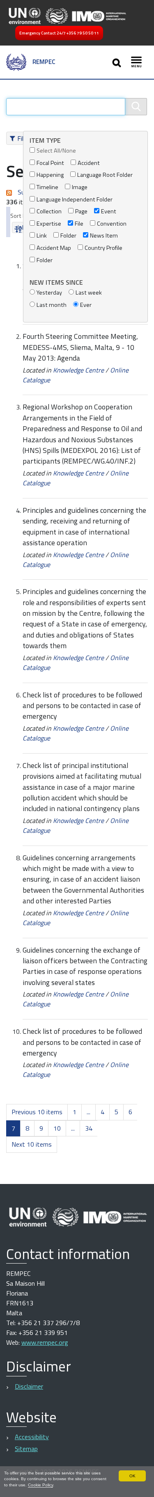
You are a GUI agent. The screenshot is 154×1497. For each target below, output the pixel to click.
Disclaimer (29, 1386)
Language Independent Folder (75, 199)
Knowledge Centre (78, 370)
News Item (104, 235)
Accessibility (32, 1437)
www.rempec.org (44, 1342)
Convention (111, 223)
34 (88, 1128)
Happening (50, 175)
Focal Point (50, 163)
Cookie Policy (40, 1485)
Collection (49, 211)
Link (42, 235)
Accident (89, 163)
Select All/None (56, 150)
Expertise (49, 223)
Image (79, 187)
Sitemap (26, 1449)
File (79, 223)
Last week (89, 292)
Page (81, 211)
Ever (86, 305)
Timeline (47, 187)
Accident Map (54, 248)
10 (57, 1128)
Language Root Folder (105, 175)
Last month (52, 305)
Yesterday (49, 292)
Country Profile (103, 248)
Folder (68, 235)
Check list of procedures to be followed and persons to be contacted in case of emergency (82, 705)
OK (132, 1476)
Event (108, 211)
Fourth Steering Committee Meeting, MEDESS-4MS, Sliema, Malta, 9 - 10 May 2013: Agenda (80, 347)
